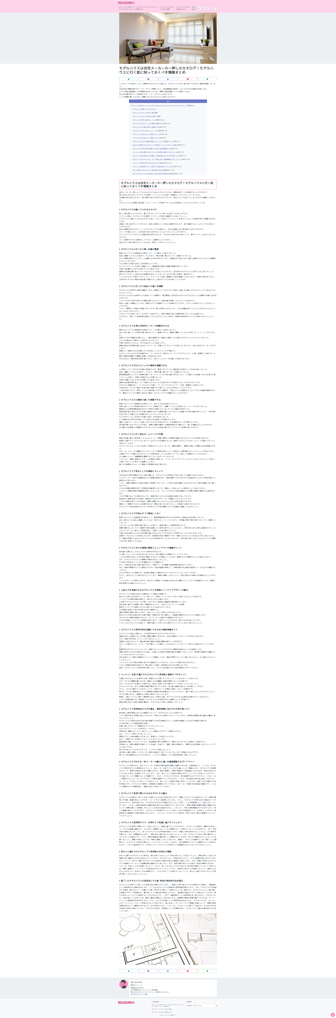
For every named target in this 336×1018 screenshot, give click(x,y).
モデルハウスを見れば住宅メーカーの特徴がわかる (148, 120)
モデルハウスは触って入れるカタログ (144, 109)
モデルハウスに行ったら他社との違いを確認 (146, 116)
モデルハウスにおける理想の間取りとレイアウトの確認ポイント (152, 141)
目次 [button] (168, 101)
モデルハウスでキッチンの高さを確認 (167, 8)
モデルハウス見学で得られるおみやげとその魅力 (147, 163)
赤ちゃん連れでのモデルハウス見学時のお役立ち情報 (149, 170)
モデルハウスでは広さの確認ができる (183, 8)
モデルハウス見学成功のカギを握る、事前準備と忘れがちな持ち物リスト (155, 156)
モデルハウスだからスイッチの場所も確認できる (147, 123)
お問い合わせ (194, 8)
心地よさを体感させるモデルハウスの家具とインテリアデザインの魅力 (154, 145)
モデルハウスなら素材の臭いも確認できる (145, 127)
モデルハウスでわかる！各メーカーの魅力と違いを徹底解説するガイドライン (156, 159)
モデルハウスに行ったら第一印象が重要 (145, 113)
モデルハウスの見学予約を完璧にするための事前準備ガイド (151, 148)
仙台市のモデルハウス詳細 (139, 994)
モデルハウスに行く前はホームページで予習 (146, 131)
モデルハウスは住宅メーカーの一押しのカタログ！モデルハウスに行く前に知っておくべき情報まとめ (138, 8)
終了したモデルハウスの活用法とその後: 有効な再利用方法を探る (153, 174)
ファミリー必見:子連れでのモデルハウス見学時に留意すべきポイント (154, 152)
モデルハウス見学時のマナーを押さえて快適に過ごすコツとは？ (152, 166)
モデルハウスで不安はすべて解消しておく (145, 138)
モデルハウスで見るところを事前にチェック (146, 134)
